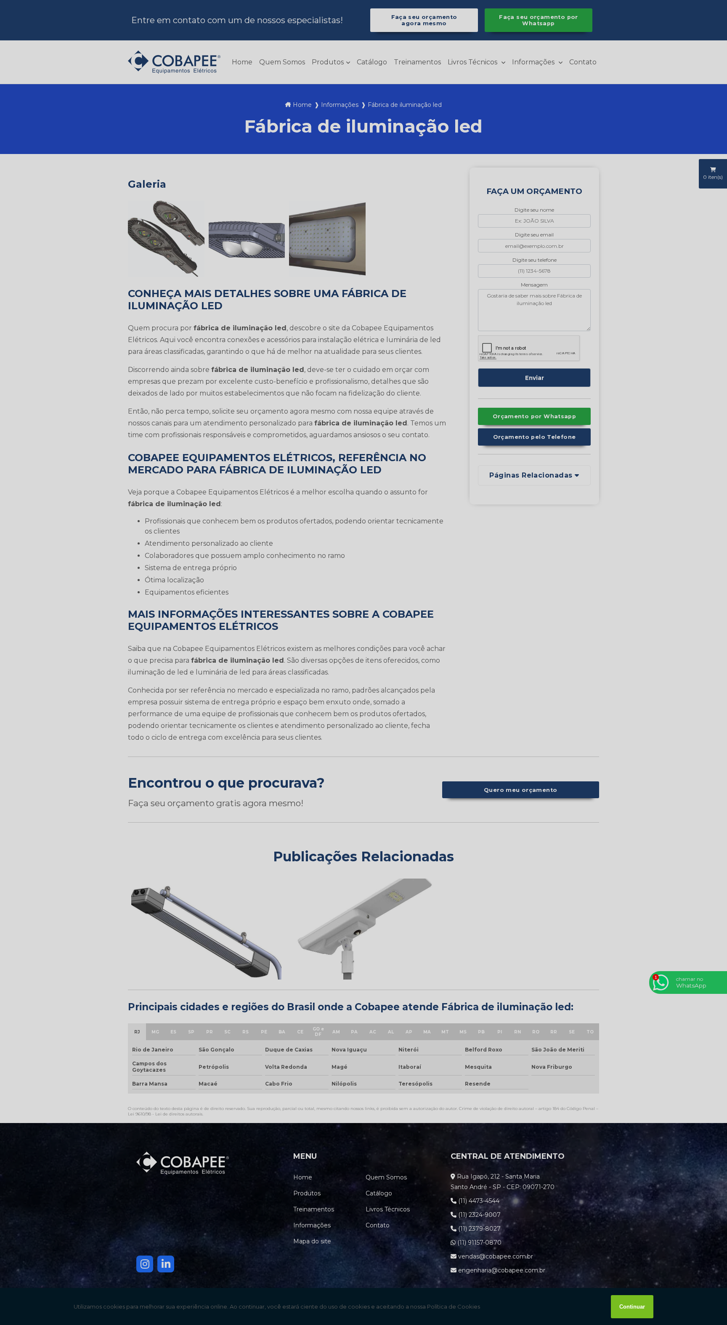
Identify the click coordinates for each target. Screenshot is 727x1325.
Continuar (632, 1307)
